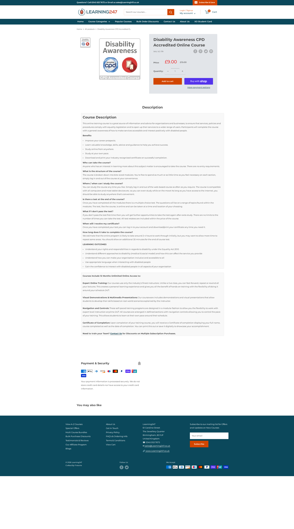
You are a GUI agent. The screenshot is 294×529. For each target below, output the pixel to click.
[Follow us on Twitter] (127, 467)
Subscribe (199, 444)
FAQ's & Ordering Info (116, 436)
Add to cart (167, 81)
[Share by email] (211, 51)
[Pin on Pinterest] (200, 51)
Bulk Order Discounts (147, 21)
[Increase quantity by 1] (182, 71)
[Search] (170, 12)
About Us (185, 21)
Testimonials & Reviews (77, 440)
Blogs (68, 448)
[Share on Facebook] (195, 51)
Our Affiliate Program (76, 444)
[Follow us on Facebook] (121, 467)
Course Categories (97, 21)
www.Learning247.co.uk (157, 451)
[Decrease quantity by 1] (168, 71)
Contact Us (169, 21)
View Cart (110, 444)
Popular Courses (123, 21)
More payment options (198, 87)
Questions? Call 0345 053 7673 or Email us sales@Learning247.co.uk (108, 2)
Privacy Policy (113, 432)
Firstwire (78, 465)
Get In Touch (112, 428)
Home (80, 21)
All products (90, 29)
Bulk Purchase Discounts (78, 436)
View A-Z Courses (74, 424)
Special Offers (72, 428)
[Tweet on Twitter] (206, 51)
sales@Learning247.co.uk (157, 446)
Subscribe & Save (207, 2)
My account (186, 13)
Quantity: (158, 71)
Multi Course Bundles (76, 432)
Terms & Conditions (115, 440)
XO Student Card (203, 21)
